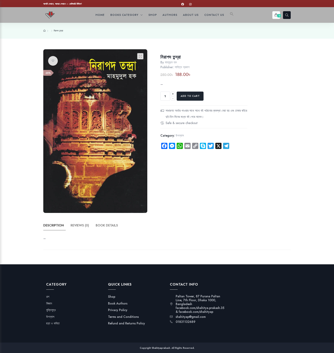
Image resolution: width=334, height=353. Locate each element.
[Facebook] (182, 4)
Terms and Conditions (123, 317)
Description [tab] (53, 225)
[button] (232, 15)
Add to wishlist (53, 61)
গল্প (47, 297)
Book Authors (117, 303)
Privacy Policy (117, 310)
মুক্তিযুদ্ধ (51, 310)
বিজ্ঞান (49, 303)
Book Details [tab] (107, 225)
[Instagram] (190, 4)
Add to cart (190, 96)
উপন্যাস (180, 135)
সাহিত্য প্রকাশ (182, 67)
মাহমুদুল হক (171, 62)
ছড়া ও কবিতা (53, 323)
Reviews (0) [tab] (80, 225)
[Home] (44, 30)
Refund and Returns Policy (126, 323)
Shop (111, 297)
